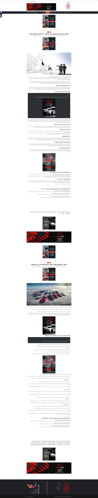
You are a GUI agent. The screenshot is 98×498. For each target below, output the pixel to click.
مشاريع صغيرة (47, 12)
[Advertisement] (49, 204)
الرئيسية (70, 12)
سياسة (67, 12)
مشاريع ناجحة (67, 213)
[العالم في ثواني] (68, 6)
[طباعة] (1, 17)
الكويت (47, 489)
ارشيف (47, 493)
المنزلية (48, 149)
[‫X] (1, 14)
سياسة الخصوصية (58, 487)
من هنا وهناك (46, 488)
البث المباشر (43, 12)
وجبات (65, 143)
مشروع (63, 213)
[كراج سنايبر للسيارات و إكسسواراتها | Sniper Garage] (49, 43)
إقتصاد (64, 12)
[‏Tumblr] (1, 15)
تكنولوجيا (61, 12)
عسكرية (58, 12)
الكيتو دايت (51, 12)
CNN (68, 151)
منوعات (55, 12)
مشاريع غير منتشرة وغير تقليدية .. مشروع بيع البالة (62, 184)
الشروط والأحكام (58, 488)
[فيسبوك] (1, 12)
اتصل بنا (59, 489)
